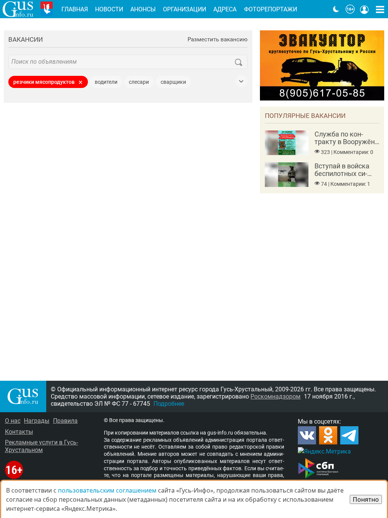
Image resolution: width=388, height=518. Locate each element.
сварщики (173, 82)
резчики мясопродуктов (44, 82)
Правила (65, 420)
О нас (12, 420)
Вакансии (25, 39)
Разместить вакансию (217, 39)
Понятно (366, 499)
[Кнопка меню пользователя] (364, 9)
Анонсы (143, 9)
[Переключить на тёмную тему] (336, 9)
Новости (109, 9)
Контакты (19, 431)
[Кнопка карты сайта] (380, 9)
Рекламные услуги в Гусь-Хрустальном (41, 446)
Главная (74, 9)
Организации (184, 9)
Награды (36, 420)
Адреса (224, 9)
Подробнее (168, 403)
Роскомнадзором (275, 396)
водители (106, 82)
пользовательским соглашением (107, 490)
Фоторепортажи (270, 9)
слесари (139, 82)
